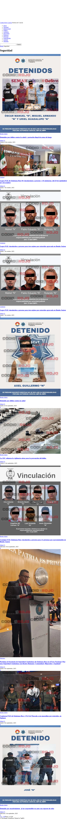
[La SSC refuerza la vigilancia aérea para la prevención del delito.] (30, 453)
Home (1, 46)
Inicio (5, 25)
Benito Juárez (4, 134)
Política (5, 30)
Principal (5, 36)
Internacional (7, 29)
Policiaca (5, 35)
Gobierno (6, 32)
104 (4, 816)
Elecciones (6, 33)
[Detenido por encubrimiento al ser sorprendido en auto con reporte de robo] (30, 803)
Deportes (5, 41)
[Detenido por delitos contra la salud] (30, 396)
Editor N (2, 140)
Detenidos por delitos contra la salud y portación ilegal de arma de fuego (26, 137)
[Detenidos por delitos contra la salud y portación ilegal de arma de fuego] (30, 132)
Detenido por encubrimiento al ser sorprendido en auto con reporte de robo (27, 808)
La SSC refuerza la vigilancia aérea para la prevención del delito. (23, 458)
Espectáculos (7, 38)
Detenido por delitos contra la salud (12, 401)
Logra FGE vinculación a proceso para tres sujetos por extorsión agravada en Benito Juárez (33, 246)
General (5, 40)
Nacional (5, 27)
